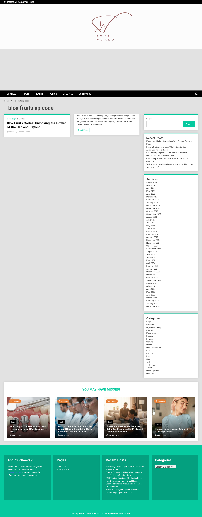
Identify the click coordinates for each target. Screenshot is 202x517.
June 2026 (151, 188)
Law (148, 350)
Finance (149, 339)
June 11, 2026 (16, 435)
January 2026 (152, 202)
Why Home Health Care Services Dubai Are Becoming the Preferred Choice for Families (124, 429)
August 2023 (151, 283)
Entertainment (152, 333)
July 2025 (150, 220)
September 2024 (153, 249)
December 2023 (153, 272)
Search (149, 119)
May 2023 (150, 292)
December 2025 (153, 205)
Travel (25, 94)
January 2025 (152, 237)
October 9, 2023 (23, 132)
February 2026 (152, 200)
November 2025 (153, 208)
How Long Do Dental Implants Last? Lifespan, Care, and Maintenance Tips (28, 429)
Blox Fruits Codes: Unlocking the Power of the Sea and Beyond (36, 125)
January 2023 (152, 303)
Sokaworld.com (14, 472)
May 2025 (150, 226)
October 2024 (152, 246)
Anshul (11, 132)
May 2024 (150, 260)
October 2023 (152, 277)
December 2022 (153, 306)
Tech (148, 362)
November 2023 (153, 275)
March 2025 (151, 231)
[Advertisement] (101, 70)
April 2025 (150, 228)
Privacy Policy (63, 469)
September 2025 (153, 214)
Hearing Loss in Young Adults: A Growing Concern (171, 430)
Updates (150, 373)
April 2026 (150, 194)
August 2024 (151, 251)
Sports (149, 359)
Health (39, 94)
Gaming (149, 342)
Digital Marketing (153, 327)
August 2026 (151, 182)
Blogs (148, 321)
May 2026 (150, 191)
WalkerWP (125, 513)
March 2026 (151, 197)
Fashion (53, 94)
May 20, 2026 (65, 435)
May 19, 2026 (113, 435)
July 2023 (150, 286)
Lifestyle (68, 94)
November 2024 (153, 243)
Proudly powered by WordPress (85, 513)
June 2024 (151, 257)
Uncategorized (152, 371)
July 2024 (150, 254)
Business (11, 94)
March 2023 (151, 298)
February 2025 (152, 234)
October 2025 (152, 211)
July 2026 (150, 185)
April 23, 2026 (161, 435)
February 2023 (152, 300)
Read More (83, 130)
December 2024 (153, 240)
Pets (148, 356)
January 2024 (152, 269)
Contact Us (85, 94)
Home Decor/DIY (153, 347)
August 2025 (151, 217)
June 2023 (151, 289)
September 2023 (153, 280)
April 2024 (150, 263)
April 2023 (150, 295)
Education (150, 330)
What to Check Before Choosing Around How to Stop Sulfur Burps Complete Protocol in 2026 (75, 429)
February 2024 (152, 266)
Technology (11, 119)
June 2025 (151, 223)
